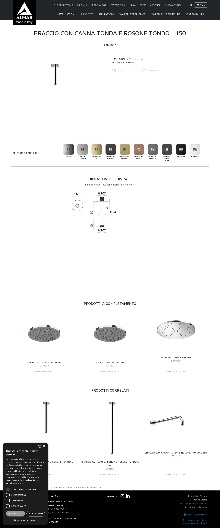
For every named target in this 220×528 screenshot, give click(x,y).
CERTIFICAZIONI (118, 5)
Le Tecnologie (98, 5)
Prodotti (87, 14)
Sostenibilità (194, 14)
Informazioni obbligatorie (195, 507)
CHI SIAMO (82, 5)
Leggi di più (18, 483)
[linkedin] (128, 496)
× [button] (44, 446)
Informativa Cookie (198, 499)
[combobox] (39, 446)
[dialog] (25, 484)
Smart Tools (66, 5)
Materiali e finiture (165, 14)
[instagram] (122, 496)
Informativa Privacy (197, 496)
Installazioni (65, 14)
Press (143, 5)
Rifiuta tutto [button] (36, 513)
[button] (123, 70)
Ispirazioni (106, 14)
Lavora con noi (172, 5)
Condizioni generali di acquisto (192, 503)
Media (133, 5)
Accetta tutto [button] (15, 513)
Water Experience (132, 14)
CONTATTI (155, 5)
